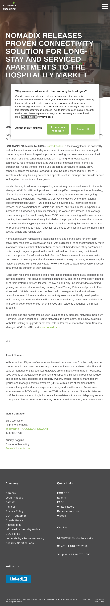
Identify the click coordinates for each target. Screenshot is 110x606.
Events (61, 497)
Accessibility (13, 524)
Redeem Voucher (68, 511)
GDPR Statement (17, 515)
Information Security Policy (23, 529)
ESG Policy (13, 533)
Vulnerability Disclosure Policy (25, 538)
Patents (10, 502)
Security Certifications (20, 543)
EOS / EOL (64, 493)
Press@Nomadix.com (18, 448)
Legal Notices (14, 497)
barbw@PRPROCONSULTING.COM (27, 428)
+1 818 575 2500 (82, 537)
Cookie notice (29, 117)
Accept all (83, 129)
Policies (11, 506)
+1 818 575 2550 (77, 546)
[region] (55, 112)
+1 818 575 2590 (80, 554)
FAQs (60, 502)
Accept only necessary (58, 129)
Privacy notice (45, 117)
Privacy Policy (15, 511)
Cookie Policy (14, 520)
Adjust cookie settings (28, 128)
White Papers (65, 506)
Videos (61, 515)
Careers (11, 493)
